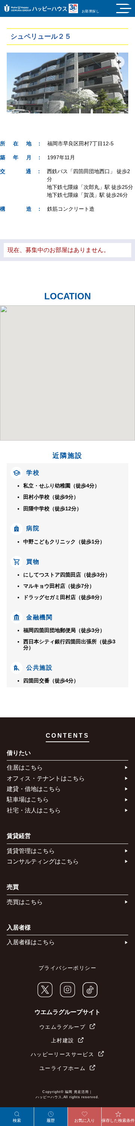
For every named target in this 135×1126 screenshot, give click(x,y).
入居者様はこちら (31, 942)
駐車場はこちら (28, 799)
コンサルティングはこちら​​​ (43, 861)
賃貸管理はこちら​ (31, 851)
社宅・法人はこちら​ (34, 810)
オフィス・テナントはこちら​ (46, 778)
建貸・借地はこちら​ (34, 789)
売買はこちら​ (25, 902)
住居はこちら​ (25, 767)
